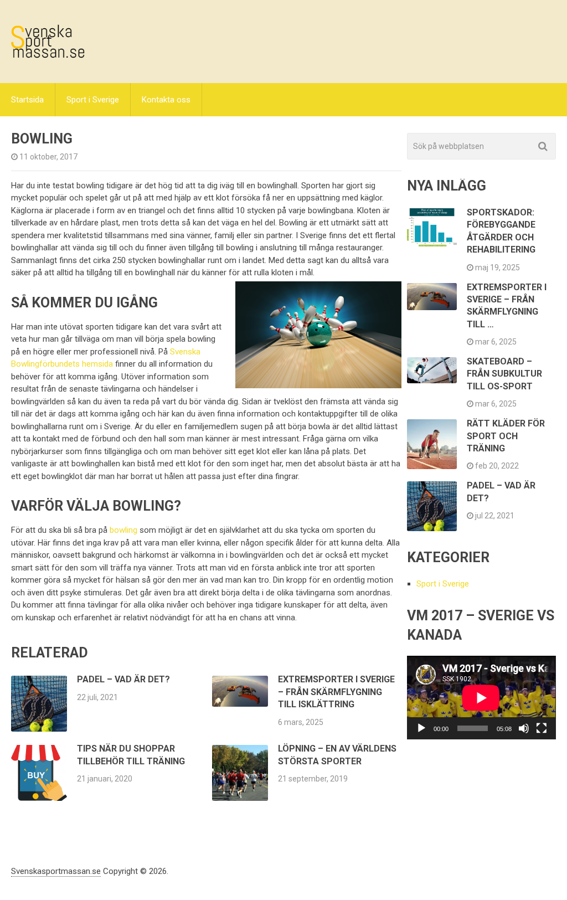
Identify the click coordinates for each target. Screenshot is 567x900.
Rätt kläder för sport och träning (506, 436)
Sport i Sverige (92, 100)
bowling (123, 530)
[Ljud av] (523, 728)
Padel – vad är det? (123, 679)
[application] (481, 697)
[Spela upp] (421, 728)
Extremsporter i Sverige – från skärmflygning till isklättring (336, 691)
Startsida (27, 100)
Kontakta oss (166, 100)
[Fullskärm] (541, 728)
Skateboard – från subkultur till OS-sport (504, 374)
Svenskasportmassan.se (56, 871)
